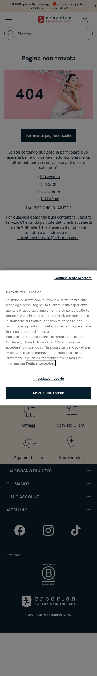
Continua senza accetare (73, 277)
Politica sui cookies (40, 363)
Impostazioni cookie (48, 378)
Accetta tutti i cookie (49, 393)
